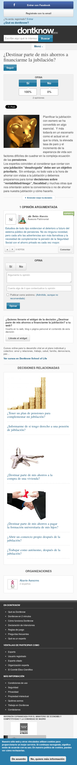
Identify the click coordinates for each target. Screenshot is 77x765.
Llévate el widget (17, 338)
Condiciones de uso (18, 682)
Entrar (30, 19)
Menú (38, 46)
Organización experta (18, 665)
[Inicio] (39, 30)
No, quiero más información (47, 759)
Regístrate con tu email (38, 13)
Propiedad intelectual (18, 696)
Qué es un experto (17, 638)
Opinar (13, 305)
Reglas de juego (16, 629)
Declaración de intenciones (21, 625)
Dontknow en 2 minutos (19, 616)
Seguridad (13, 687)
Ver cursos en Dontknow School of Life (25, 358)
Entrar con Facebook (38, 5)
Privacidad (13, 691)
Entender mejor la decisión (38, 197)
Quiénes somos (15, 700)
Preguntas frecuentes (18, 633)
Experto (12, 651)
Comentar (65, 249)
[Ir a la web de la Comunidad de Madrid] (24, 728)
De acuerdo (19, 759)
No (49, 83)
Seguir (10, 67)
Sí (28, 83)
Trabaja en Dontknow (18, 705)
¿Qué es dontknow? (16, 23)
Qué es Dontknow (16, 611)
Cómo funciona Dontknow (20, 620)
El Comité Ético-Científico (20, 669)
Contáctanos (14, 709)
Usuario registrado (17, 656)
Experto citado (15, 660)
